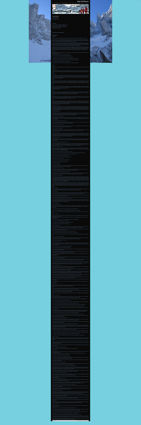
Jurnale (86, 3)
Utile (69, 3)
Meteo (76, 3)
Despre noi (58, 3)
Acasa (54, 3)
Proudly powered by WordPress (80, 420)
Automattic (87, 420)
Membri (72, 3)
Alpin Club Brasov (83, 1)
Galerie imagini (64, 3)
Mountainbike (80, 3)
